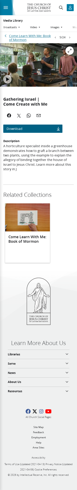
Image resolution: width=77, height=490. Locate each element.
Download (14, 128)
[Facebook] (9, 115)
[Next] (70, 37)
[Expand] (70, 51)
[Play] (7, 79)
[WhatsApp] (29, 115)
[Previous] (55, 37)
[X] (19, 115)
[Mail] (38, 115)
